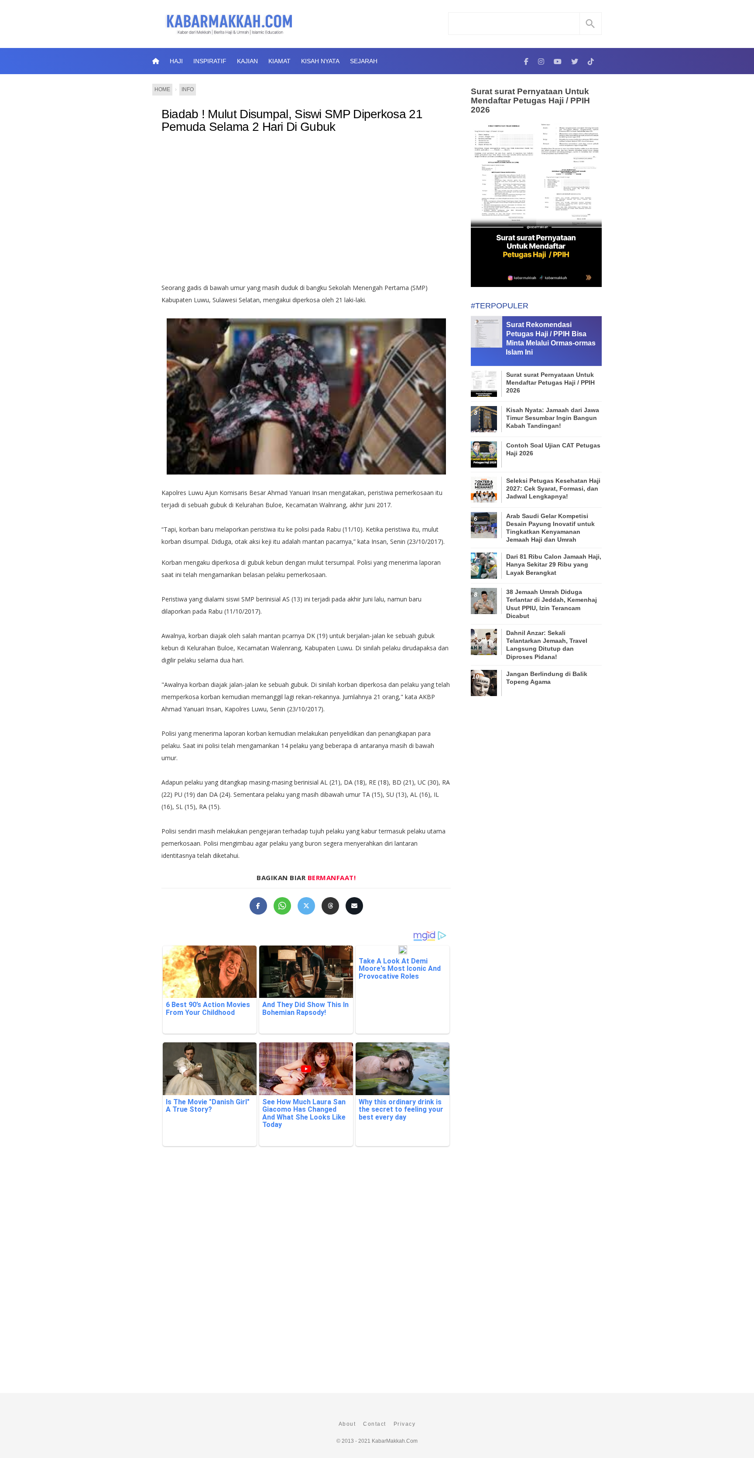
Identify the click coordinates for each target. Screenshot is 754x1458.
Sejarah (363, 61)
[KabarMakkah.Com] (526, 61)
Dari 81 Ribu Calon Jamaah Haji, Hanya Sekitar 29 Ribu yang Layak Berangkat (553, 564)
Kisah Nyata (320, 61)
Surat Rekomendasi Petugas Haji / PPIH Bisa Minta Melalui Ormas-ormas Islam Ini (551, 338)
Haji (176, 61)
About (347, 1424)
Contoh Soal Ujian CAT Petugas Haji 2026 (553, 449)
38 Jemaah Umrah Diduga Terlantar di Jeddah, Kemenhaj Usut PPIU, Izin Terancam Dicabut (551, 603)
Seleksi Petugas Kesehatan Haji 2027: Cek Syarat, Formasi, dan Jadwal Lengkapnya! (553, 488)
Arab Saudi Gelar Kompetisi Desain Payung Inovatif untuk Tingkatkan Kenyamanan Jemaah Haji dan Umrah (550, 527)
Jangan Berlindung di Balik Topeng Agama (546, 677)
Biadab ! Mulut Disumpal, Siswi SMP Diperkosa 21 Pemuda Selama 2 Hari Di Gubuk (291, 120)
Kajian (247, 61)
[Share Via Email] (354, 906)
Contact (374, 1424)
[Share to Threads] (330, 906)
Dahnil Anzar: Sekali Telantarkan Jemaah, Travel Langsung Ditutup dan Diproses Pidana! (546, 644)
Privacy (405, 1424)
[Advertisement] (306, 212)
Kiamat (279, 61)
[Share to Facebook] (258, 906)
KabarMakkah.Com (395, 1441)
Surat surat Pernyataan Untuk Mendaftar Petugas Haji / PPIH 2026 (530, 100)
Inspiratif (209, 61)
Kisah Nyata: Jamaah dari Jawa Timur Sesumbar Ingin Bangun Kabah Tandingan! (552, 417)
